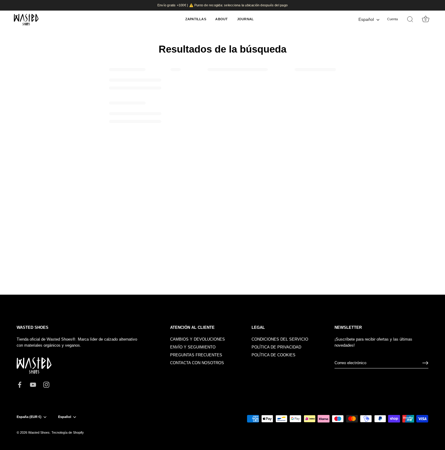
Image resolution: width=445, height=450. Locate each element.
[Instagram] (46, 384)
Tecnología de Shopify (67, 432)
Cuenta (392, 19)
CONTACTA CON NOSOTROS (197, 363)
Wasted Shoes (39, 432)
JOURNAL (245, 19)
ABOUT (221, 19)
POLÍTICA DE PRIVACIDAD (276, 347)
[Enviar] (425, 363)
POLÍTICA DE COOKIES (273, 355)
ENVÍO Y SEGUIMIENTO (193, 347)
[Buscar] (410, 19)
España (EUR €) (29, 417)
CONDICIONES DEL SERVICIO (280, 339)
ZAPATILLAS (195, 19)
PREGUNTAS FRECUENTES (196, 355)
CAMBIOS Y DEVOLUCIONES (197, 339)
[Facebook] (20, 384)
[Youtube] (33, 384)
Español (366, 19)
